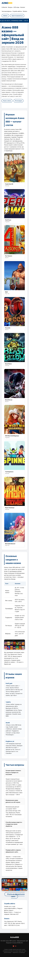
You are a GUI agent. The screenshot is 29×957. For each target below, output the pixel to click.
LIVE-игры (16, 7)
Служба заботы (17, 11)
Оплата (25, 11)
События (4, 7)
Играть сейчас (7, 100)
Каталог (22, 7)
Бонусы (10, 7)
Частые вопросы (7, 11)
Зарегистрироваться (17, 15)
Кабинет (5, 15)
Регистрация (18, 100)
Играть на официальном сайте (16, 895)
